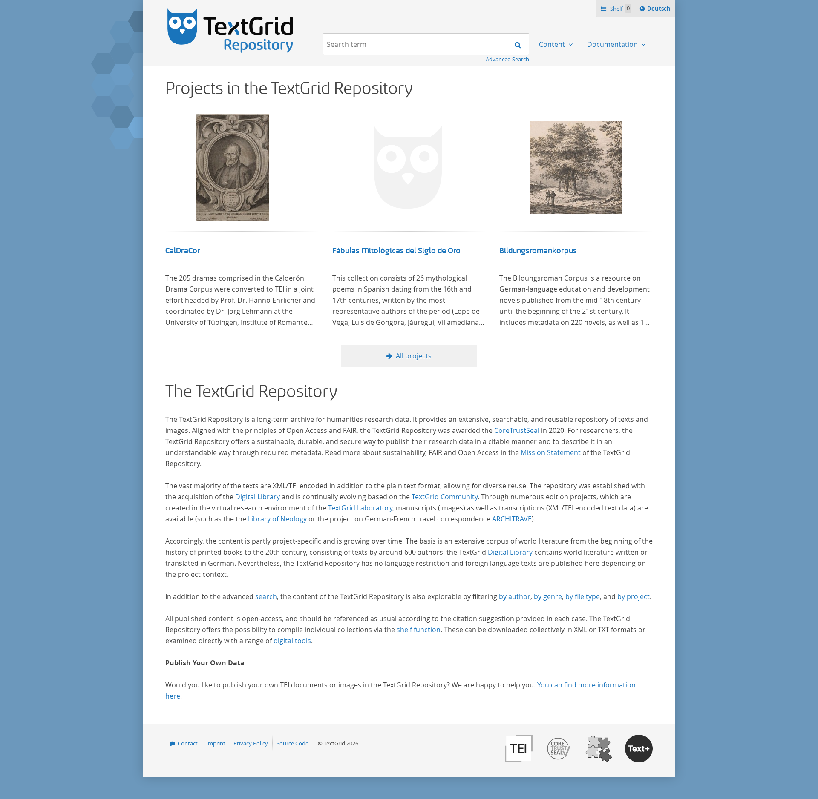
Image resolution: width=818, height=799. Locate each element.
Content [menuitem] (553, 44)
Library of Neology (277, 519)
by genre (548, 596)
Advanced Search (507, 59)
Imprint (215, 743)
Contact (188, 743)
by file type (582, 596)
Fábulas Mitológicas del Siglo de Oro (396, 250)
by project (633, 596)
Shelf (619, 8)
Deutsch (660, 10)
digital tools (292, 640)
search (266, 596)
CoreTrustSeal (516, 430)
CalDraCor (182, 250)
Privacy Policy (250, 743)
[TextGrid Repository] (230, 11)
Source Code (292, 743)
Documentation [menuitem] (613, 44)
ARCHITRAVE (512, 519)
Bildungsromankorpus (538, 250)
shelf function (419, 629)
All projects (414, 356)
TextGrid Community (445, 496)
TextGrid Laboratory (360, 508)
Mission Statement (551, 452)
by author (514, 596)
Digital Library (257, 496)
